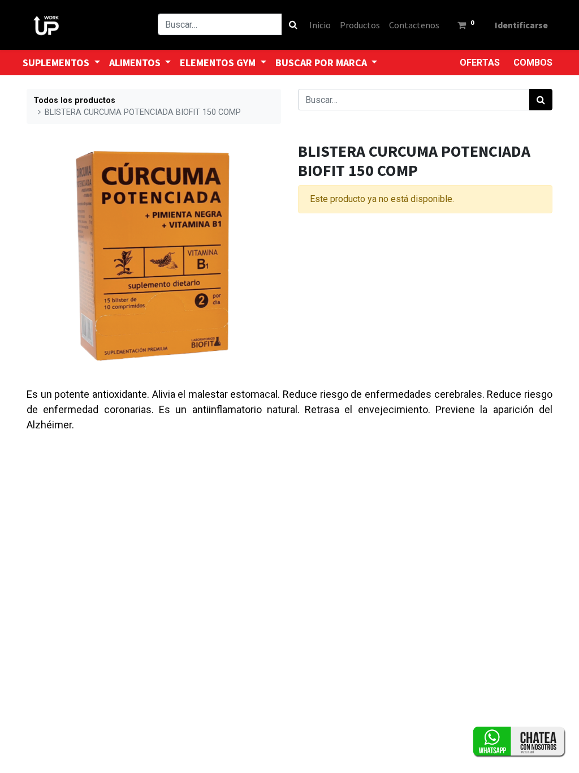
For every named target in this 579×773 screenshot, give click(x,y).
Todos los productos (74, 100)
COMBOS (532, 62)
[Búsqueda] (293, 24)
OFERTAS (480, 62)
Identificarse (521, 25)
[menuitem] (320, 25)
